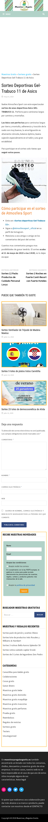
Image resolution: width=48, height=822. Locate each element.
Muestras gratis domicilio (14, 694)
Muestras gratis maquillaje (15, 699)
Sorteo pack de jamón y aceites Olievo (20, 632)
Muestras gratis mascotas (15, 704)
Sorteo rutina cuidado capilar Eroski (19, 649)
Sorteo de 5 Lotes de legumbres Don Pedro (23, 654)
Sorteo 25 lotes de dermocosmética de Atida (23, 409)
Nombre (5, 475)
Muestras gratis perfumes (15, 708)
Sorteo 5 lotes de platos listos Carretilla (20, 371)
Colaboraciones (10, 676)
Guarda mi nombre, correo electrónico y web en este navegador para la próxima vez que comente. (23, 514)
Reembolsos (8, 717)
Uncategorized (9, 735)
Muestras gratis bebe (12, 690)
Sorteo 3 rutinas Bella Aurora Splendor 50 (21, 645)
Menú (8, 14)
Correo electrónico (11, 487)
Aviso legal (21, 779)
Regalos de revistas (12, 722)
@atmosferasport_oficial (24, 228)
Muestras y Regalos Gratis (27, 818)
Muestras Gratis (8, 74)
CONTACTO (37, 806)
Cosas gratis (8, 681)
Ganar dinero (9, 685)
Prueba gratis (9, 713)
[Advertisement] (24, 42)
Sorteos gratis (24, 74)
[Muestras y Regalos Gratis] (24, 5)
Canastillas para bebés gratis (16, 672)
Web (3, 498)
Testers (6, 731)
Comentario (7, 439)
